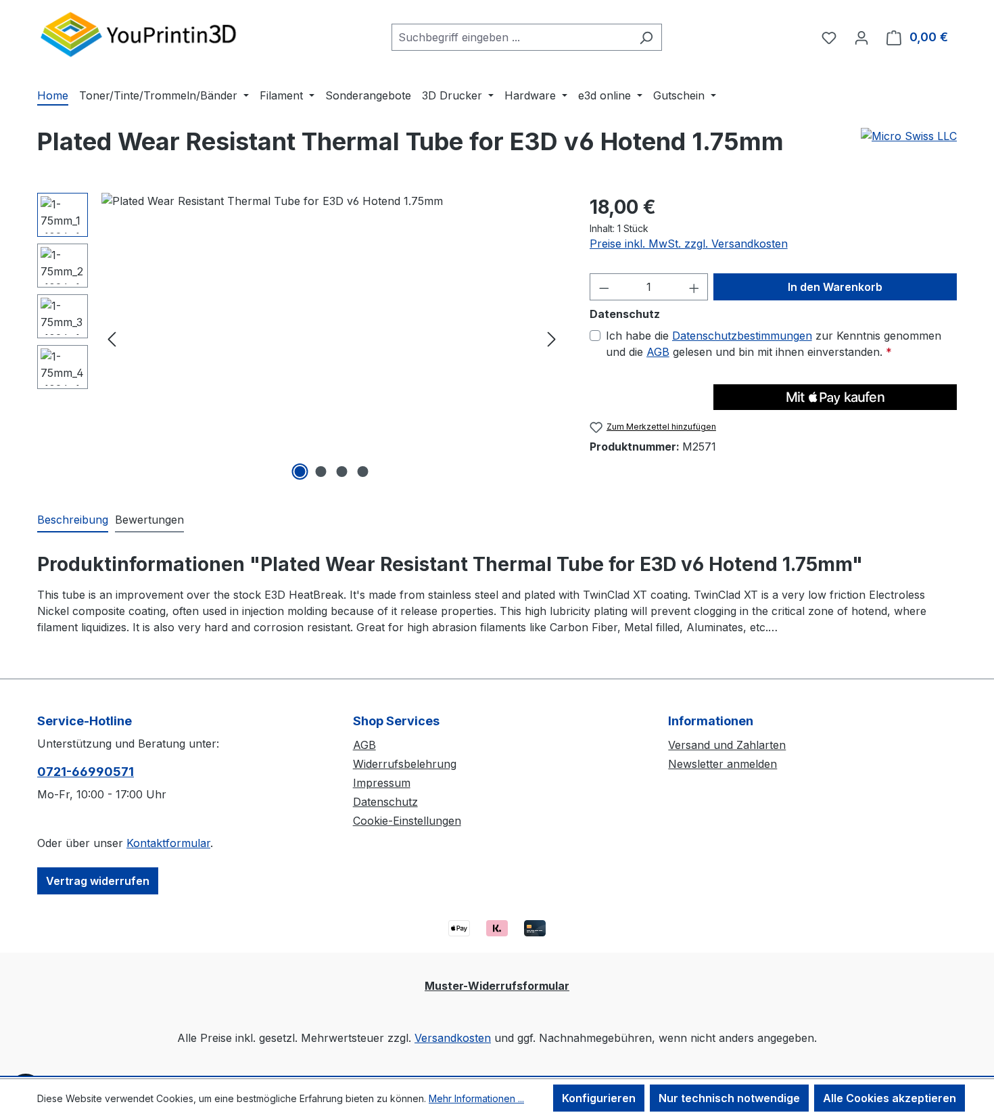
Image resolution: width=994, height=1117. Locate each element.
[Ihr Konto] (861, 37)
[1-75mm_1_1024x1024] (331, 338)
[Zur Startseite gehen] (138, 34)
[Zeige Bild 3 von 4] (342, 471)
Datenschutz (385, 801)
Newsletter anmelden (722, 764)
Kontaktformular (168, 843)
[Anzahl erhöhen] (694, 286)
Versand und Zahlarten (727, 745)
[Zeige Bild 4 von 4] (363, 471)
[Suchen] (646, 37)
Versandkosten (453, 1038)
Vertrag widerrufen (97, 881)
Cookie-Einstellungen (407, 820)
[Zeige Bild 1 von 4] (300, 471)
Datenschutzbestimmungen (742, 335)
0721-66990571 (85, 772)
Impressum (381, 783)
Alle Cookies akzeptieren (889, 1098)
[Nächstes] (552, 339)
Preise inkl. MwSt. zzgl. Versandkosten (689, 243)
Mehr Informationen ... (476, 1098)
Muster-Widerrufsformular (497, 986)
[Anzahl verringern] (604, 286)
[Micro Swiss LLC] (909, 136)
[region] (300, 338)
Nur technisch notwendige (729, 1098)
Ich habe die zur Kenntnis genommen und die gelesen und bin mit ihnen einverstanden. (773, 344)
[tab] (72, 520)
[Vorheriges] (111, 339)
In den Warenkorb (835, 287)
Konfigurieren (599, 1098)
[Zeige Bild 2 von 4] (321, 471)
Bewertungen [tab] (149, 519)
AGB (657, 352)
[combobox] (511, 37)
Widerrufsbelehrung (404, 764)
